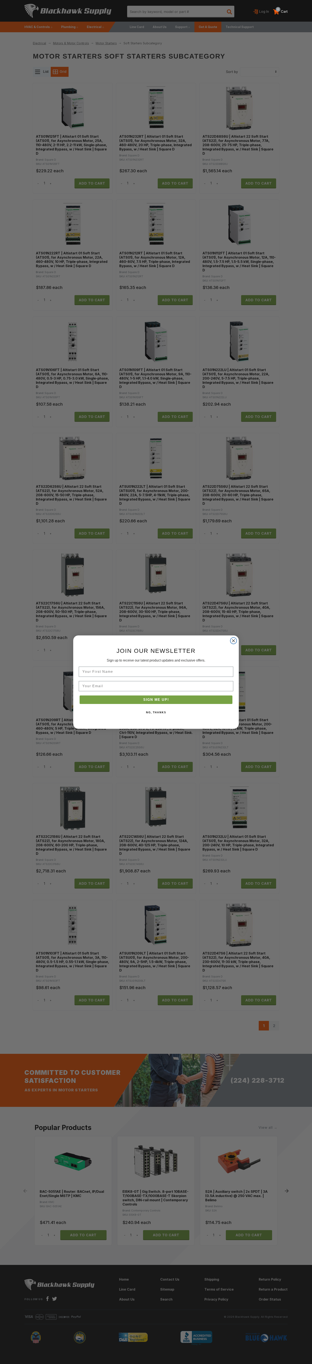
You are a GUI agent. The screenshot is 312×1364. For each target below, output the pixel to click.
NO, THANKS (156, 712)
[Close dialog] (233, 641)
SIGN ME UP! (156, 699)
